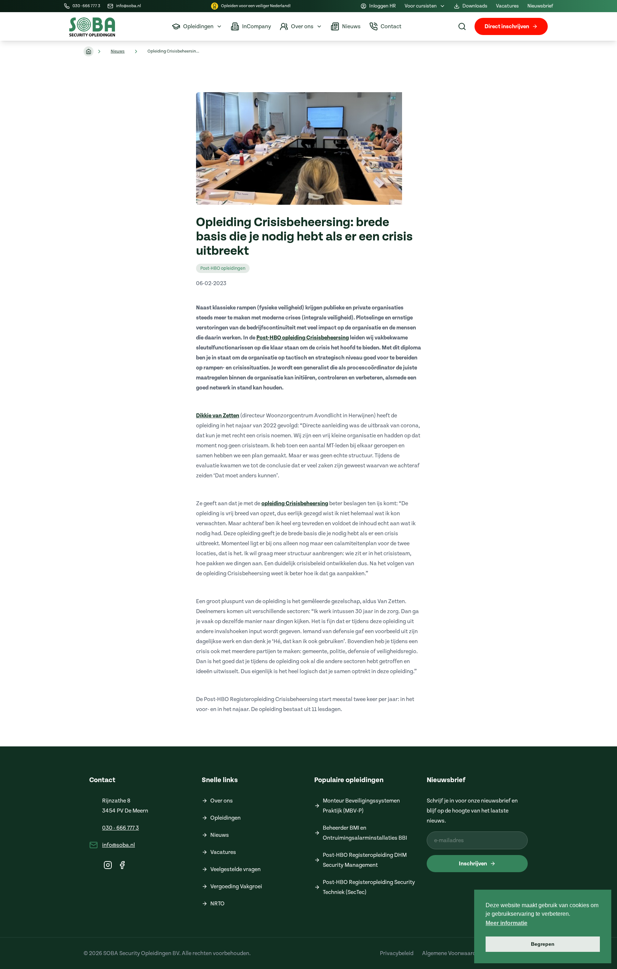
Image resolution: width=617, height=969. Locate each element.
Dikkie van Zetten (217, 415)
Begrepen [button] (543, 944)
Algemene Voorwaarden (452, 953)
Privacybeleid (396, 953)
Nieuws (118, 51)
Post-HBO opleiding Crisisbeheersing (302, 337)
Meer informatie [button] (506, 923)
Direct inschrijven (507, 26)
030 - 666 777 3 (120, 828)
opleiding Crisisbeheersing (294, 503)
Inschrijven (473, 863)
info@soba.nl (118, 845)
